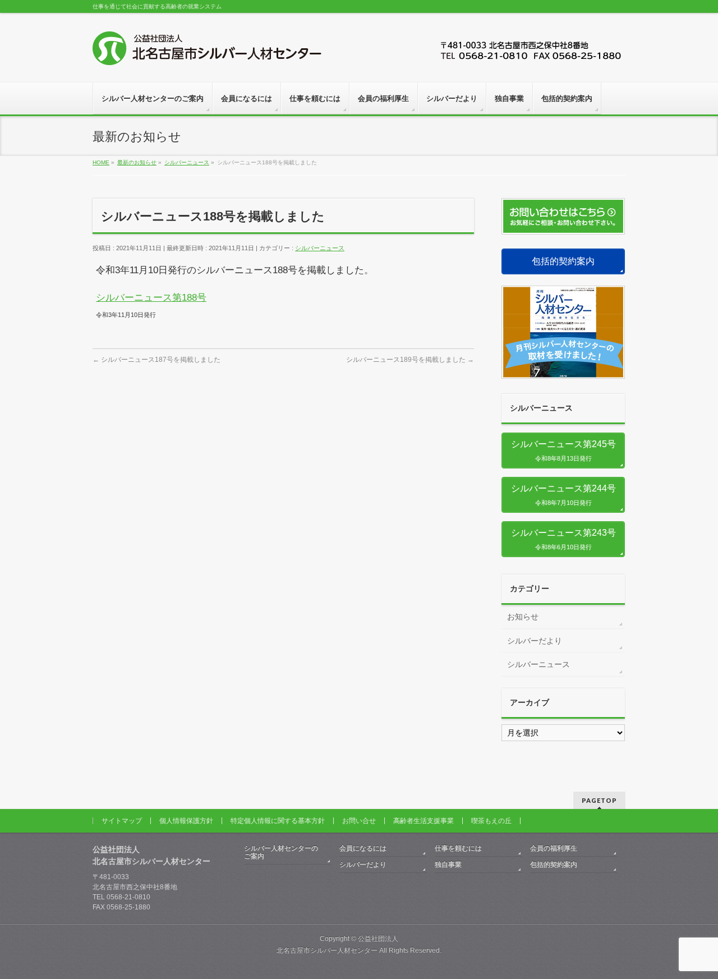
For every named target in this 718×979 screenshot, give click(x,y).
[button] (563, 261)
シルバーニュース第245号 (568, 450)
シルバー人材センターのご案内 (281, 852)
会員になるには (362, 848)
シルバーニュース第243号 (568, 539)
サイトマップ (122, 820)
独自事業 (448, 864)
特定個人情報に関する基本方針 (278, 820)
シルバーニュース (319, 248)
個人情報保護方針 (186, 820)
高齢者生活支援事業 (423, 820)
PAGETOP (599, 800)
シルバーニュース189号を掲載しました (410, 360)
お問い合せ (359, 820)
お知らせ (522, 616)
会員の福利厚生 (553, 848)
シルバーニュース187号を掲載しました (156, 360)
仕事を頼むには (458, 848)
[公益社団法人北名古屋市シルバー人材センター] (207, 52)
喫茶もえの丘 (491, 820)
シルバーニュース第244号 (568, 495)
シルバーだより (534, 640)
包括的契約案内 (553, 864)
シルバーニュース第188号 (151, 297)
